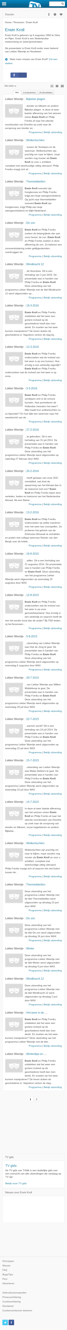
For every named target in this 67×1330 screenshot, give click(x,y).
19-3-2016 (32, 305)
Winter (30, 948)
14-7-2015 (32, 801)
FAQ (4, 1270)
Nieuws (6, 1265)
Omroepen (8, 1261)
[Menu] (4, 3)
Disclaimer (8, 1306)
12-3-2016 (32, 346)
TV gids (11, 1165)
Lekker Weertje (14, 99)
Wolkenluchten (35, 140)
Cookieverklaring (11, 1301)
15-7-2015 (32, 760)
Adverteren (8, 1283)
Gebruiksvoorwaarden (14, 1292)
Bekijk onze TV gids (16, 1183)
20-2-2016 (32, 470)
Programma (35, 132)
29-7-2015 (32, 677)
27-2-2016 (32, 429)
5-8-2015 (31, 636)
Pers (4, 1279)
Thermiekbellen (35, 181)
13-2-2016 (32, 512)
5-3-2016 (31, 388)
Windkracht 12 (35, 264)
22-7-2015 (32, 718)
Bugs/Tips (7, 1274)
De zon (30, 222)
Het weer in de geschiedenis (43, 1012)
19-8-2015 (32, 553)
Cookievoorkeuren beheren (17, 1310)
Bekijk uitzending (53, 132)
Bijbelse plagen (35, 99)
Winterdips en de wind (39, 1053)
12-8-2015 (32, 594)
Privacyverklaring (11, 1297)
